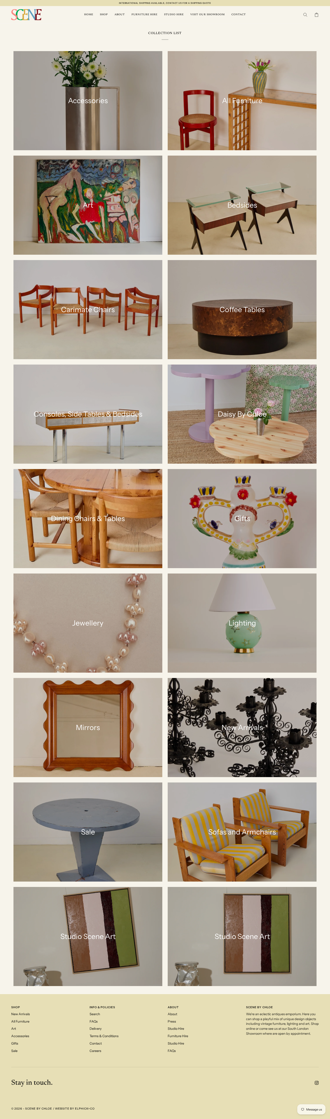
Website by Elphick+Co (75, 1108)
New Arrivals (20, 1014)
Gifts (14, 1043)
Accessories (20, 1036)
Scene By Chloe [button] (259, 1007)
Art (13, 1029)
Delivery (96, 1029)
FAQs (94, 1021)
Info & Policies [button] (102, 1007)
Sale (14, 1051)
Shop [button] (15, 1007)
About (172, 1014)
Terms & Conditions (104, 1036)
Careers (95, 1051)
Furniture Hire (178, 1036)
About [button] (173, 1007)
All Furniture (20, 1021)
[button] (104, 14)
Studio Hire (176, 1029)
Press (172, 1021)
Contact (96, 1043)
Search (95, 1014)
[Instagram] (317, 1083)
